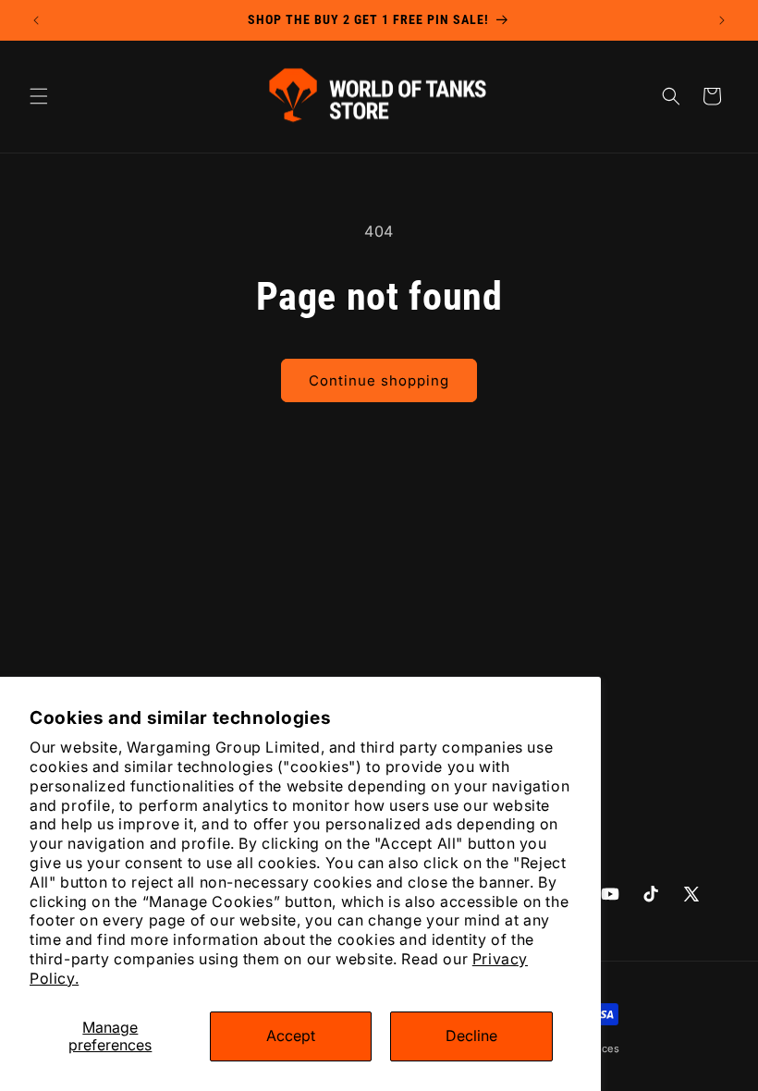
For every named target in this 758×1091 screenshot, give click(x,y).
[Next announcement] (722, 20)
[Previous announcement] (36, 20)
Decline (471, 1035)
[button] (38, 96)
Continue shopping (379, 380)
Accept (290, 1035)
